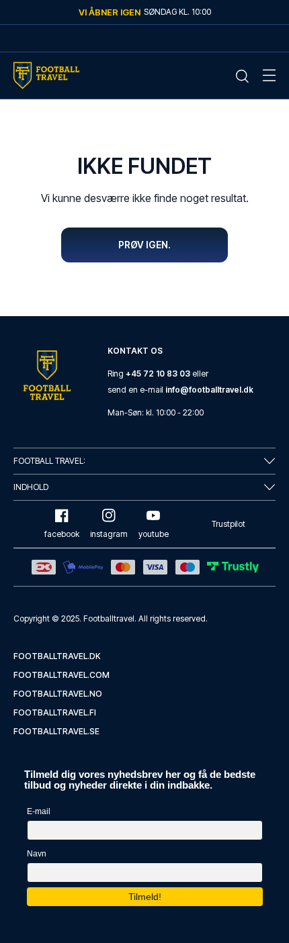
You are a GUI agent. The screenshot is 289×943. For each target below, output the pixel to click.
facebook (61, 534)
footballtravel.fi (54, 712)
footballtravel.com (61, 675)
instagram (109, 534)
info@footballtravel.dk (209, 390)
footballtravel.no (57, 694)
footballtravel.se (56, 731)
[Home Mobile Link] (46, 75)
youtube (153, 534)
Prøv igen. (144, 244)
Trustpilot (228, 524)
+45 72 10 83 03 (158, 373)
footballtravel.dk (57, 656)
